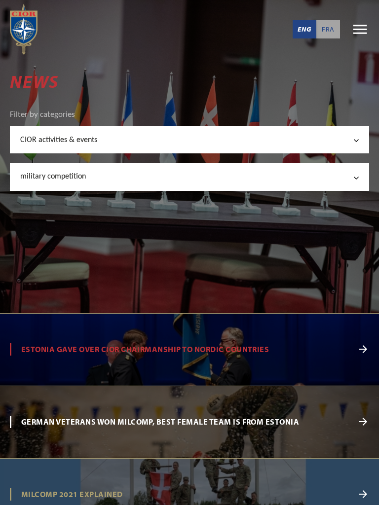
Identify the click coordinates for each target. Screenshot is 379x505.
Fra (328, 29)
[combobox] (189, 139)
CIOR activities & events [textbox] (58, 140)
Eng (304, 29)
